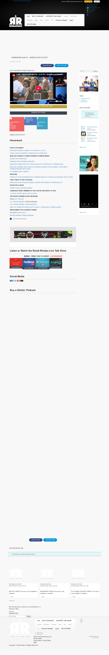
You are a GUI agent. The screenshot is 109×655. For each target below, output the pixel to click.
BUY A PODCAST (38, 16)
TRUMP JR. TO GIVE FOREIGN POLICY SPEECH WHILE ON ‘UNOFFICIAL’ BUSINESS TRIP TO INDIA (41, 177)
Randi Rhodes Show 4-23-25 (17, 586)
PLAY (11, 597)
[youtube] (16, 263)
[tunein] (55, 263)
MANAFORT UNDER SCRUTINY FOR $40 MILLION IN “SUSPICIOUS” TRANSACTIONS (36, 164)
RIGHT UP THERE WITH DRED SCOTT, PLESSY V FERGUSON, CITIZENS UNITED (35, 207)
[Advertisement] (54, 43)
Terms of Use (39, 634)
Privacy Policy (40, 632)
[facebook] (29, 263)
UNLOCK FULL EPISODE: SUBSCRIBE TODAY (38, 106)
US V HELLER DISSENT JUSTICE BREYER (23, 204)
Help (41, 20)
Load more (12, 600)
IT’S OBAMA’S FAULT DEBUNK (19, 171)
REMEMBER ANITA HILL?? (18, 212)
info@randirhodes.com (94, 7)
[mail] (21, 280)
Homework (29, 20)
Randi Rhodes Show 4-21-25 (79, 586)
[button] (43, 219)
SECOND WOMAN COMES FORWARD (22, 215)
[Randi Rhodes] (15, 21)
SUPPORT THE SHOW (53, 16)
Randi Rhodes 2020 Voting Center (22, 1)
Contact (47, 20)
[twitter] (14, 280)
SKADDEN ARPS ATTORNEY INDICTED (22, 161)
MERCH (97, 1)
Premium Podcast (61, 20)
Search (95, 71)
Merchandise (84, 101)
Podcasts (65, 16)
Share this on (47, 65)
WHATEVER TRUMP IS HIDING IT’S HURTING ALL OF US (28, 150)
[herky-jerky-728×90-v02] (43, 234)
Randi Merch (73, 16)
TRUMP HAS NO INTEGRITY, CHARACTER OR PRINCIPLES (28, 153)
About (36, 20)
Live (28, 16)
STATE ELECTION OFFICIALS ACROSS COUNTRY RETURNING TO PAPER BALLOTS (36, 182)
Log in (89, 12)
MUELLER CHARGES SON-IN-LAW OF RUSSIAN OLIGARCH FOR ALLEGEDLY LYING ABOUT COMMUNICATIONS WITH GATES (39, 168)
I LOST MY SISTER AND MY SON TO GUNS (23, 193)
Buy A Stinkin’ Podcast (92, 4)
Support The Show (91, 6)
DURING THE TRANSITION (18, 159)
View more (82, 147)
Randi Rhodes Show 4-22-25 (48, 586)
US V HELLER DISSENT (17, 202)
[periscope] (42, 263)
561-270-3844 (92, 9)
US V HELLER (19, 199)
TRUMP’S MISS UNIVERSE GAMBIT (21, 188)
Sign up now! (88, 1)
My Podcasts (91, 11)
